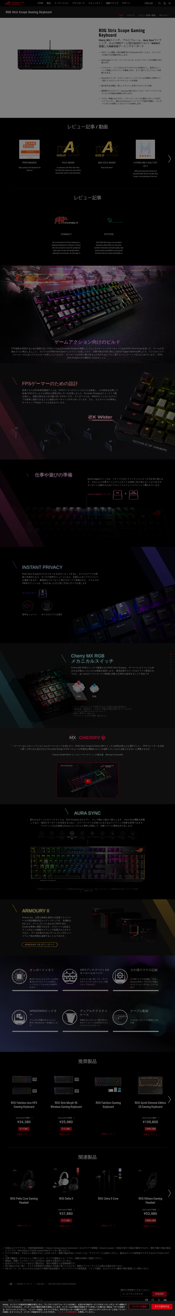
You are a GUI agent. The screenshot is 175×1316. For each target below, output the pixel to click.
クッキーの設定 (139, 1306)
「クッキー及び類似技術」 (67, 1312)
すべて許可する (162, 1306)
